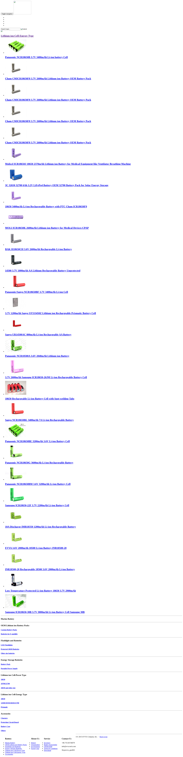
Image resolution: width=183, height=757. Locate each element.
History (33, 743)
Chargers (4, 718)
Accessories (9, 754)
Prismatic (4, 707)
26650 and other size (8, 688)
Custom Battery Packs (9, 630)
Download (47, 750)
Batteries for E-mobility (9, 634)
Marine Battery (10, 743)
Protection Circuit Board (10, 722)
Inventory (47, 743)
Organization (35, 745)
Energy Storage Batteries (13, 748)
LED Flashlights (7, 645)
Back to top (103, 737)
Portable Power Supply (9, 668)
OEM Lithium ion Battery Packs (16, 745)
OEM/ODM (48, 747)
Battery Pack (5, 664)
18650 (3, 679)
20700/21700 (5, 684)
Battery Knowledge (50, 745)
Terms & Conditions (51, 748)
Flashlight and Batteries (13, 747)
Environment (35, 747)
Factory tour (35, 748)
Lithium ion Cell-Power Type (15, 750)
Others (3, 730)
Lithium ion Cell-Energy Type (15, 752)
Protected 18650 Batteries (10, 649)
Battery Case (5, 726)
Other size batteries (8, 653)
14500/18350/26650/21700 (10, 703)
